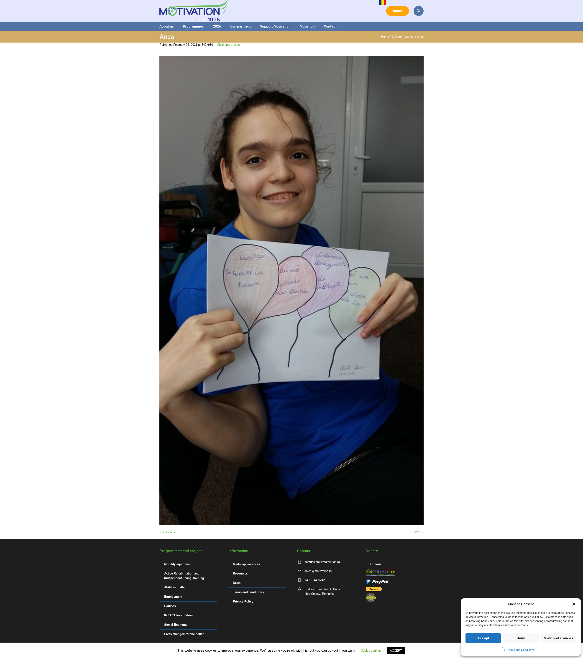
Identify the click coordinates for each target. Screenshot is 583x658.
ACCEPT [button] (396, 650)
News (236, 583)
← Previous (167, 532)
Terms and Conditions (520, 650)
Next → (419, 532)
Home (385, 36)
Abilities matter (175, 587)
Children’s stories (228, 44)
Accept (483, 638)
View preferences (558, 638)
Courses (170, 606)
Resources (240, 573)
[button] (574, 604)
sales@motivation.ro (318, 571)
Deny (521, 638)
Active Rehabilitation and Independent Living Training (184, 576)
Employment (173, 596)
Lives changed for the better (184, 634)
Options (375, 564)
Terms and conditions (248, 592)
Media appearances (246, 564)
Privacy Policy (243, 601)
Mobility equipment (178, 564)
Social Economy (175, 624)
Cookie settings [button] (371, 650)
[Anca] (291, 290)
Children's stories (403, 36)
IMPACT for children (178, 615)
